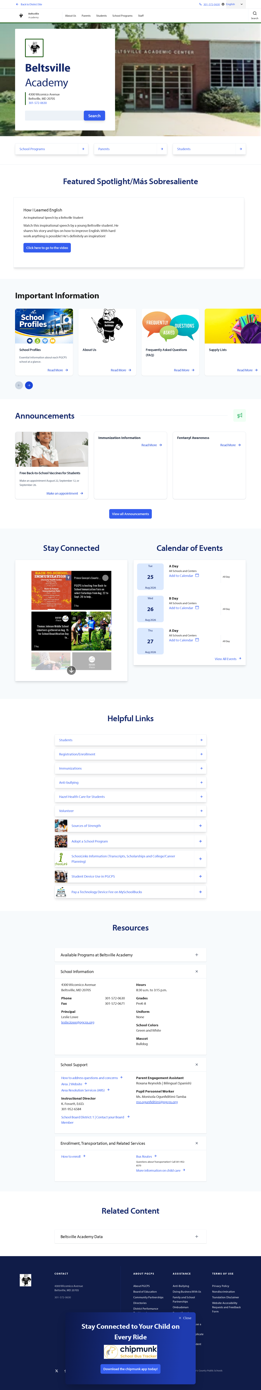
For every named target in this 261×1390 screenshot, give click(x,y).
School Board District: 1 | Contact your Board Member (92, 1120)
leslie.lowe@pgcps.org (77, 1022)
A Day (173, 566)
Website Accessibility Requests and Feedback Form (226, 1307)
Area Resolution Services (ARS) (83, 1090)
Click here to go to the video (47, 247)
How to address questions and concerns (89, 1078)
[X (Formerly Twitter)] (57, 1371)
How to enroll (71, 1156)
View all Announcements (130, 514)
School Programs (122, 15)
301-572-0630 (38, 103)
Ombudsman (181, 1307)
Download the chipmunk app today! (130, 1369)
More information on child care (158, 1170)
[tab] (130, 954)
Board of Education (145, 1291)
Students (101, 15)
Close (183, 1318)
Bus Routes (144, 1156)
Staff (141, 15)
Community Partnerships (148, 1297)
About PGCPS (141, 1286)
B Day (173, 598)
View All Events (225, 659)
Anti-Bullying (181, 1286)
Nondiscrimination (223, 1291)
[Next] (29, 385)
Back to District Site (31, 4)
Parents (86, 15)
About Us (70, 15)
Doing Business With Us (187, 1291)
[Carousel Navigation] (24, 385)
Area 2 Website (71, 1084)
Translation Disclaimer (225, 1297)
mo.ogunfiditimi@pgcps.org (157, 1102)
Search (94, 115)
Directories (139, 1303)
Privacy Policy (220, 1286)
